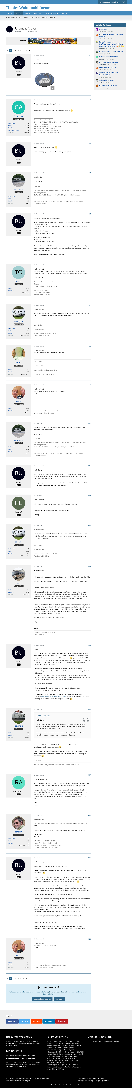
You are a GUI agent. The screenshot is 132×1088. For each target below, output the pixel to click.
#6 (90, 265)
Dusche (64, 1046)
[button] (12, 1021)
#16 (89, 709)
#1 (90, 55)
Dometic (57, 1046)
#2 (90, 100)
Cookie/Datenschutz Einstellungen (18, 1081)
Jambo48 (101, 82)
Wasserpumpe (77, 1067)
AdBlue (49, 1041)
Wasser (75, 1065)
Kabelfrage (103, 29)
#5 (90, 214)
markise (49, 1054)
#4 (90, 173)
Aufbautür (50, 1043)
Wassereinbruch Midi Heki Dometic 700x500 (108, 74)
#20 (89, 939)
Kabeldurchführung (54, 1050)
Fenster (78, 1046)
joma (100, 88)
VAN (52, 1063)
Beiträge (10, 128)
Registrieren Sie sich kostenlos (57, 992)
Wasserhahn (51, 1067)
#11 (89, 466)
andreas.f (102, 48)
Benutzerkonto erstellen (42, 999)
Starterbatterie (52, 1060)
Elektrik (71, 1046)
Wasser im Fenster (64, 1067)
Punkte (10, 125)
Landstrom (71, 1052)
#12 (89, 495)
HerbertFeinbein (104, 64)
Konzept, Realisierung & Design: (93, 1081)
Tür (48, 1063)
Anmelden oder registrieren (109, 2)
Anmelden (59, 999)
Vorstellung (60, 1063)
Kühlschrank (61, 1052)
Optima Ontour (70, 1054)
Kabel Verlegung (68, 1050)
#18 (89, 815)
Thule (67, 1060)
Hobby (72, 1048)
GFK (59, 1048)
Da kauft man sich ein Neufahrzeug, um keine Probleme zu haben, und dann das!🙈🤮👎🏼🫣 (111, 44)
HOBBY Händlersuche (111, 1041)
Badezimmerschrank (72, 1043)
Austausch (59, 1043)
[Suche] (123, 2)
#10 (89, 423)
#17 (89, 775)
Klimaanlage (51, 1052)
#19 (89, 858)
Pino (100, 77)
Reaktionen (11, 123)
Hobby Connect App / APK (108, 67)
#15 (89, 645)
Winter (61, 1069)
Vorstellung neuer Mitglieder (57, 1065)
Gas (55, 1048)
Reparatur (56, 1056)
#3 (90, 143)
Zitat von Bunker (43, 715)
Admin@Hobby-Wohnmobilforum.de (53, 697)
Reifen (49, 1056)
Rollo (75, 1056)
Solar (73, 1058)
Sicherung (66, 1058)
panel (80, 1054)
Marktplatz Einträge (14, 130)
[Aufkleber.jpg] (44, 79)
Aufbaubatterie (59, 1041)
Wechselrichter (52, 1069)
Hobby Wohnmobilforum (28, 7)
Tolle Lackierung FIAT (106, 80)
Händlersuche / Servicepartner (20, 1058)
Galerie (49, 1048)
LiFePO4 (80, 1052)
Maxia (56, 1054)
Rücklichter (57, 1058)
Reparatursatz (67, 1056)
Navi (61, 1054)
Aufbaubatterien (72, 1041)
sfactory (101, 59)
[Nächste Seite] (29, 50)
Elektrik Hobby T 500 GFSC (108, 57)
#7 (90, 305)
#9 (90, 385)
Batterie (49, 1046)
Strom (61, 1060)
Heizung (65, 1048)
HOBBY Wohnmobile (95, 1041)
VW (70, 1065)
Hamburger (102, 54)
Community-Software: (91, 1078)
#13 (89, 525)
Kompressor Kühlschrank (108, 85)
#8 (90, 346)
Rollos (49, 1058)
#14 (89, 566)
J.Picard (101, 39)
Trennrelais (75, 1060)
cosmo (101, 31)
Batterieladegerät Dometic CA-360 (111, 52)
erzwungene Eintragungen (108, 62)
